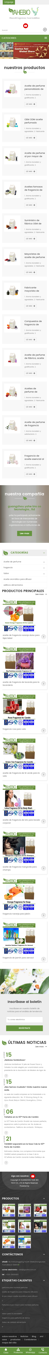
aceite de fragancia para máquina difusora (20, 1292)
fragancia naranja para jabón (16, 913)
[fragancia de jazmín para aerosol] (19, 938)
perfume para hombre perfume (14, 1287)
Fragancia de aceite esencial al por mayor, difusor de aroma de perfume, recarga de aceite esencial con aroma (34, 457)
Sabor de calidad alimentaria (14, 1322)
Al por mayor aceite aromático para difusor (20, 1296)
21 (8, 1139)
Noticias (24, 1336)
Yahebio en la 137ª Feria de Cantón (21, 1117)
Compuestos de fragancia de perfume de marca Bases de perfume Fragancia (33, 323)
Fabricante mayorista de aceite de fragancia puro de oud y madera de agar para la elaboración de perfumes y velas (34, 289)
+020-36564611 (12, 1274)
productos (15, 1339)
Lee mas (29, 104)
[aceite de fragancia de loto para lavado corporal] (19, 800)
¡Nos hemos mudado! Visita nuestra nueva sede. (25, 1089)
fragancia (8, 567)
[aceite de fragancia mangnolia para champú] (19, 847)
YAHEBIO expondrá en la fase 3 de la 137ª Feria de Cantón (24, 1146)
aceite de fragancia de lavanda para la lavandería (21, 684)
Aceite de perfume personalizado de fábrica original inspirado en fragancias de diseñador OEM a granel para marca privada (34, 87)
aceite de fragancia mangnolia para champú (20, 868)
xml (41, 1336)
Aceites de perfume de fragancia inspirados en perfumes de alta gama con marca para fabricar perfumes (34, 390)
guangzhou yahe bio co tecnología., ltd (24, 508)
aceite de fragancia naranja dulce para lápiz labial (21, 637)
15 (9, 1055)
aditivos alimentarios (13, 585)
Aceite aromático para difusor (18, 579)
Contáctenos (30, 1339)
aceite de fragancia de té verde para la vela (21, 775)
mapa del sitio (9, 1342)
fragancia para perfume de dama (16, 1318)
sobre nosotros (9, 1336)
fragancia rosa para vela (14, 729)
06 (9, 1112)
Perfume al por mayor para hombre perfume (20, 1305)
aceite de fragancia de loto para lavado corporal (21, 822)
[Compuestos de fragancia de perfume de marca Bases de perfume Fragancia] (12, 324)
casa (4, 1339)
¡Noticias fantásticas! (14, 1060)
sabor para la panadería (12, 1313)
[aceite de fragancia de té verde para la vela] (19, 753)
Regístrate (24, 1028)
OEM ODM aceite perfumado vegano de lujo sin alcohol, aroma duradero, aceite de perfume (34, 121)
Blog (34, 1336)
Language (8, 2)
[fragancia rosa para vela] (19, 709)
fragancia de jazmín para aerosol (18, 957)
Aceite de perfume (12, 561)
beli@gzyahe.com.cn (27, 1269)
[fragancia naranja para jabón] (19, 894)
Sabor (6, 573)
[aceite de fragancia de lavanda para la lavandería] (19, 662)
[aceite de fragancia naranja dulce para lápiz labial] (19, 615)
